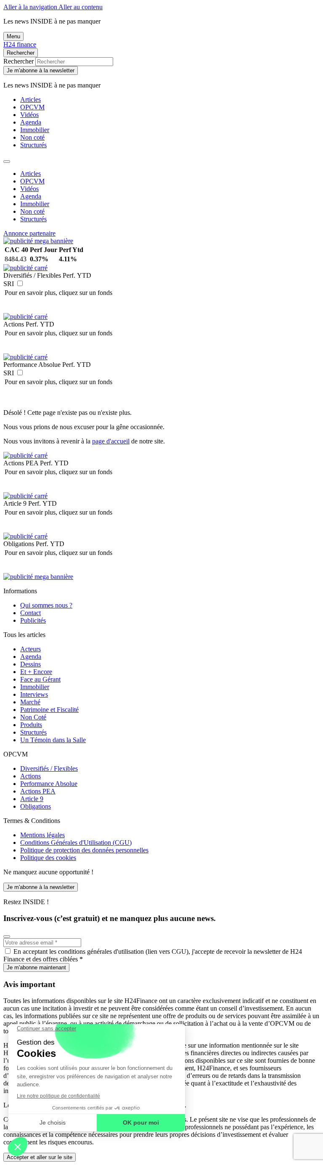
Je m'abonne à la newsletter (40, 70)
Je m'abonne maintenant (36, 967)
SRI (8, 283)
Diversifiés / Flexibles (49, 768)
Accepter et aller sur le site (39, 1157)
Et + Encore (36, 671)
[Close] (6, 161)
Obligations (35, 806)
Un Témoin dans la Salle (53, 739)
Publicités (33, 620)
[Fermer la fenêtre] (6, 936)
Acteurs (30, 649)
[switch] (20, 283)
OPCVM (32, 107)
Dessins (30, 664)
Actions (30, 776)
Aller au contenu (80, 7)
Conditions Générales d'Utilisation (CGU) (76, 842)
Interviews (34, 694)
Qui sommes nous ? (46, 605)
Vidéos (29, 114)
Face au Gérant (40, 679)
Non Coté (33, 717)
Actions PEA (38, 791)
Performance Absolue (48, 783)
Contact (30, 612)
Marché (30, 702)
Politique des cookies (48, 857)
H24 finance (19, 44)
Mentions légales (42, 835)
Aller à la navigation (30, 7)
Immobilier (34, 129)
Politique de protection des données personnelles (84, 850)
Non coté (32, 137)
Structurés (33, 145)
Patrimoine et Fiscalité (49, 709)
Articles (30, 99)
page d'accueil (111, 441)
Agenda (30, 122)
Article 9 (31, 798)
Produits (31, 724)
